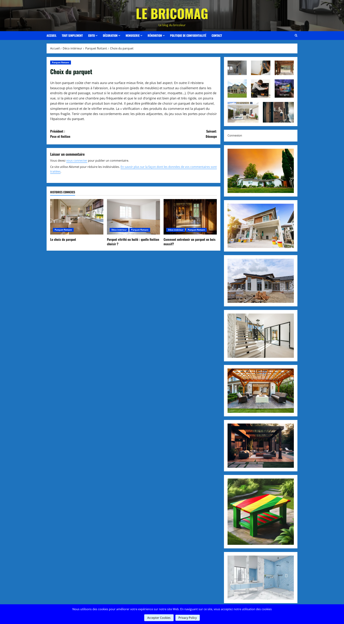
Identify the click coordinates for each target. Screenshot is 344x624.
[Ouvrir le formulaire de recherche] (296, 35)
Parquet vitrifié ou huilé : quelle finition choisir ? (133, 241)
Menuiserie (133, 35)
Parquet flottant (60, 62)
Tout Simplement (72, 35)
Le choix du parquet (63, 239)
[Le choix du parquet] (76, 217)
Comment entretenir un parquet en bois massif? (190, 241)
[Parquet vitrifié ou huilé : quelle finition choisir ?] (133, 217)
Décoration (110, 35)
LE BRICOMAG (172, 13)
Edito (91, 35)
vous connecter (76, 160)
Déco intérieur (119, 229)
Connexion (235, 135)
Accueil (51, 35)
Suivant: (211, 134)
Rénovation (155, 35)
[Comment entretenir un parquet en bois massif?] (190, 217)
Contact (217, 35)
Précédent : (60, 134)
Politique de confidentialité (188, 35)
